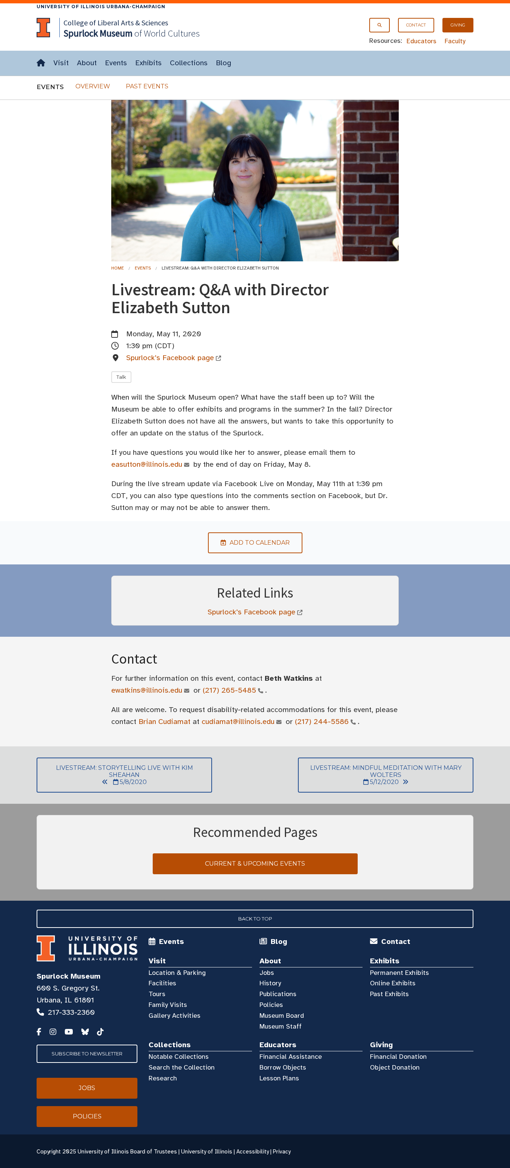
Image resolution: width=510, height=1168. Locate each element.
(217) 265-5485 (229, 690)
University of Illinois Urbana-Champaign (101, 6)
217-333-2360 (71, 1012)
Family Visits (168, 1005)
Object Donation (395, 1067)
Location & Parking (177, 973)
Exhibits (148, 62)
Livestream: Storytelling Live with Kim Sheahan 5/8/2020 (115, 775)
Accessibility (252, 1151)
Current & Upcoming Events (255, 863)
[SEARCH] (379, 25)
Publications (277, 994)
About (87, 62)
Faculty (455, 41)
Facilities (162, 983)
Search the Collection (182, 1067)
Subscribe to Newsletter (87, 1054)
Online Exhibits (393, 983)
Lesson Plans (279, 1078)
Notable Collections (179, 1056)
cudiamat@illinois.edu (238, 721)
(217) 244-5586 (322, 721)
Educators (421, 41)
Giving (458, 25)
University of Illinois (206, 1151)
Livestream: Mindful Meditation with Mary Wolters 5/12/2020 (379, 775)
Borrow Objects (282, 1067)
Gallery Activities (174, 1015)
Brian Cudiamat (164, 721)
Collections (189, 62)
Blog (223, 62)
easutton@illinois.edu (146, 464)
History (270, 983)
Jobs (266, 973)
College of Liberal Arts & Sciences (115, 22)
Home (117, 268)
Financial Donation (398, 1056)
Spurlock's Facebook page (170, 357)
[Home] (41, 63)
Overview (92, 86)
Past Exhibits (389, 994)
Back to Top (255, 919)
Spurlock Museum (68, 976)
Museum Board (281, 1015)
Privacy (281, 1151)
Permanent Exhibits (399, 973)
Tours (157, 994)
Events (116, 62)
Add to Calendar (249, 542)
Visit (61, 62)
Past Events (147, 86)
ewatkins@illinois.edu (146, 690)
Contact (416, 25)
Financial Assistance (290, 1056)
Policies (271, 1005)
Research (163, 1078)
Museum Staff (280, 1026)
